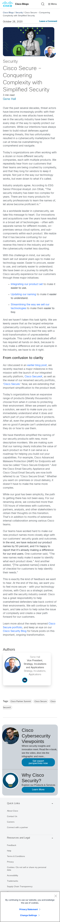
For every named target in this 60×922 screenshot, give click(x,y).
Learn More (38, 790)
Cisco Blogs (22, 4)
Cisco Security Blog (15, 631)
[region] (30, 907)
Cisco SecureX (33, 376)
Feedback (11, 845)
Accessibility (12, 875)
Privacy (10, 862)
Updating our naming (23, 294)
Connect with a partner (17, 827)
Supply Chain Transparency (19, 886)
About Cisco (12, 811)
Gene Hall (9, 99)
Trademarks (12, 881)
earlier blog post (37, 365)
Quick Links (13, 803)
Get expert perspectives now (38, 762)
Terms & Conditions (16, 856)
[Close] (55, 895)
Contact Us (12, 816)
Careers (10, 822)
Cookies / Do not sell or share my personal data (26, 868)
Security (19, 12)
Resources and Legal (18, 837)
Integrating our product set (27, 284)
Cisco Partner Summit (21, 701)
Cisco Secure (12, 384)
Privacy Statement (28, 909)
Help (9, 851)
